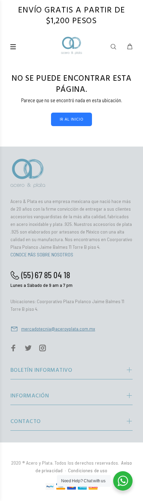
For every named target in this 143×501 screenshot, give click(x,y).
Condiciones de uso (88, 470)
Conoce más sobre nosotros (41, 254)
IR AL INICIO (71, 119)
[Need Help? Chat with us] (123, 481)
